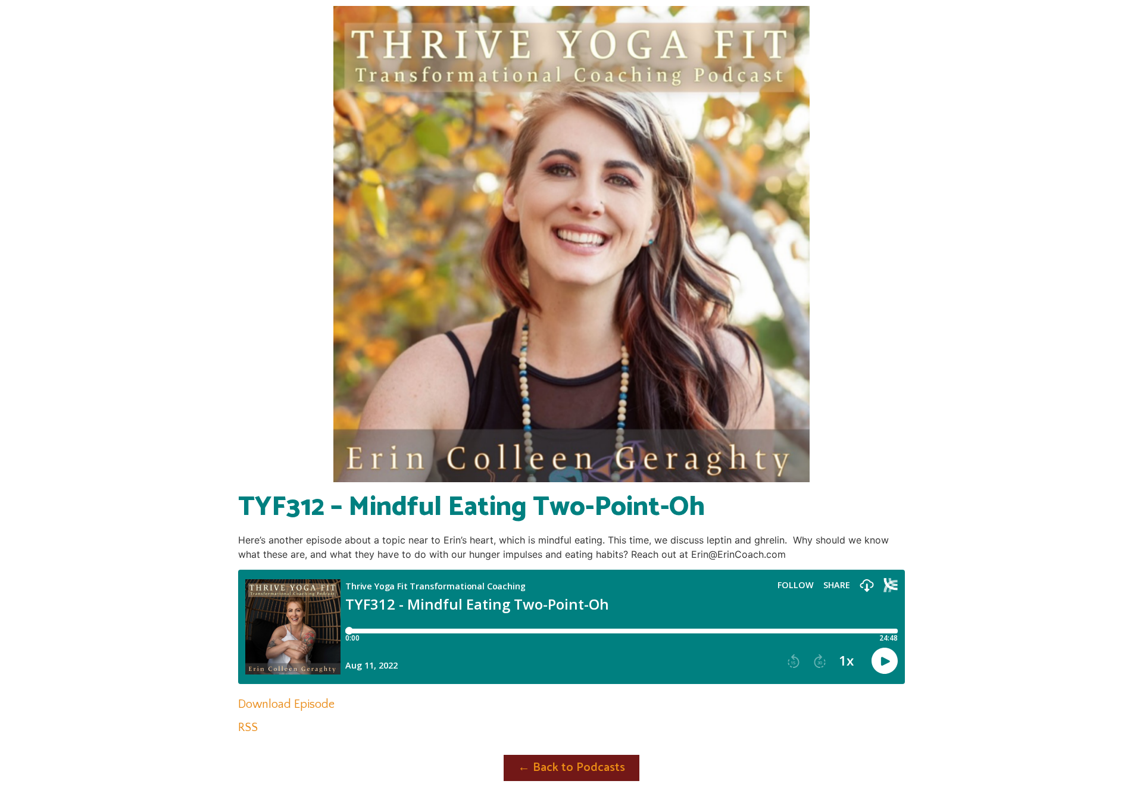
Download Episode (286, 704)
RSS (248, 727)
